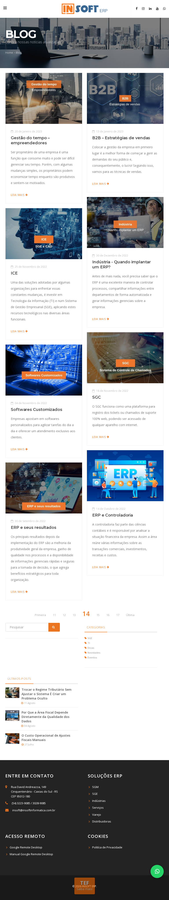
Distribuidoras (101, 821)
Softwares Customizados (36, 409)
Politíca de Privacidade (107, 847)
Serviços (98, 808)
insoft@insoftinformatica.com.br (33, 810)
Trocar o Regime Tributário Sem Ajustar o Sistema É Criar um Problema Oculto (47, 693)
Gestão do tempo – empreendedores (30, 140)
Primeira (40, 615)
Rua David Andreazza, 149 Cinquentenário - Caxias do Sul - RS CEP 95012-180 (34, 791)
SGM (95, 787)
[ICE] (44, 233)
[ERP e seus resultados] (44, 488)
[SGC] (125, 358)
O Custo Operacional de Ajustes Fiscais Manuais (46, 737)
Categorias (96, 627)
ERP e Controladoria (112, 515)
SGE (95, 794)
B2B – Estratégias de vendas (121, 138)
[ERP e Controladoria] (125, 475)
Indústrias (99, 801)
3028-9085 (39, 803)
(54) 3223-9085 (21, 803)
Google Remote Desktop (26, 847)
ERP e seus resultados (33, 527)
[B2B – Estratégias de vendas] (125, 98)
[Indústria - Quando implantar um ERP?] (125, 222)
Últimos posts (19, 679)
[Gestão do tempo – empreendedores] (44, 98)
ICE (14, 273)
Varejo (96, 815)
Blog (19, 52)
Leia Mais (18, 195)
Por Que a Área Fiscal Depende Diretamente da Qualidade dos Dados (45, 716)
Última (130, 615)
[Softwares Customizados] (44, 370)
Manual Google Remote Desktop (31, 854)
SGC (96, 397)
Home (9, 52)
